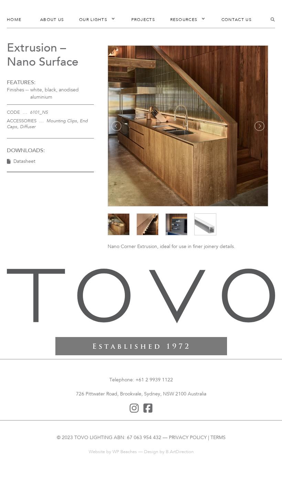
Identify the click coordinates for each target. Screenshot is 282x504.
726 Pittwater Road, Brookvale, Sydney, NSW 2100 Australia (141, 394)
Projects (143, 20)
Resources (184, 20)
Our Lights (93, 20)
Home (14, 20)
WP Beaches (124, 452)
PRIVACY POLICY (188, 437)
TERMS (218, 437)
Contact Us (236, 20)
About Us (52, 20)
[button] (113, 20)
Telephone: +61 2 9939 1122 (141, 380)
